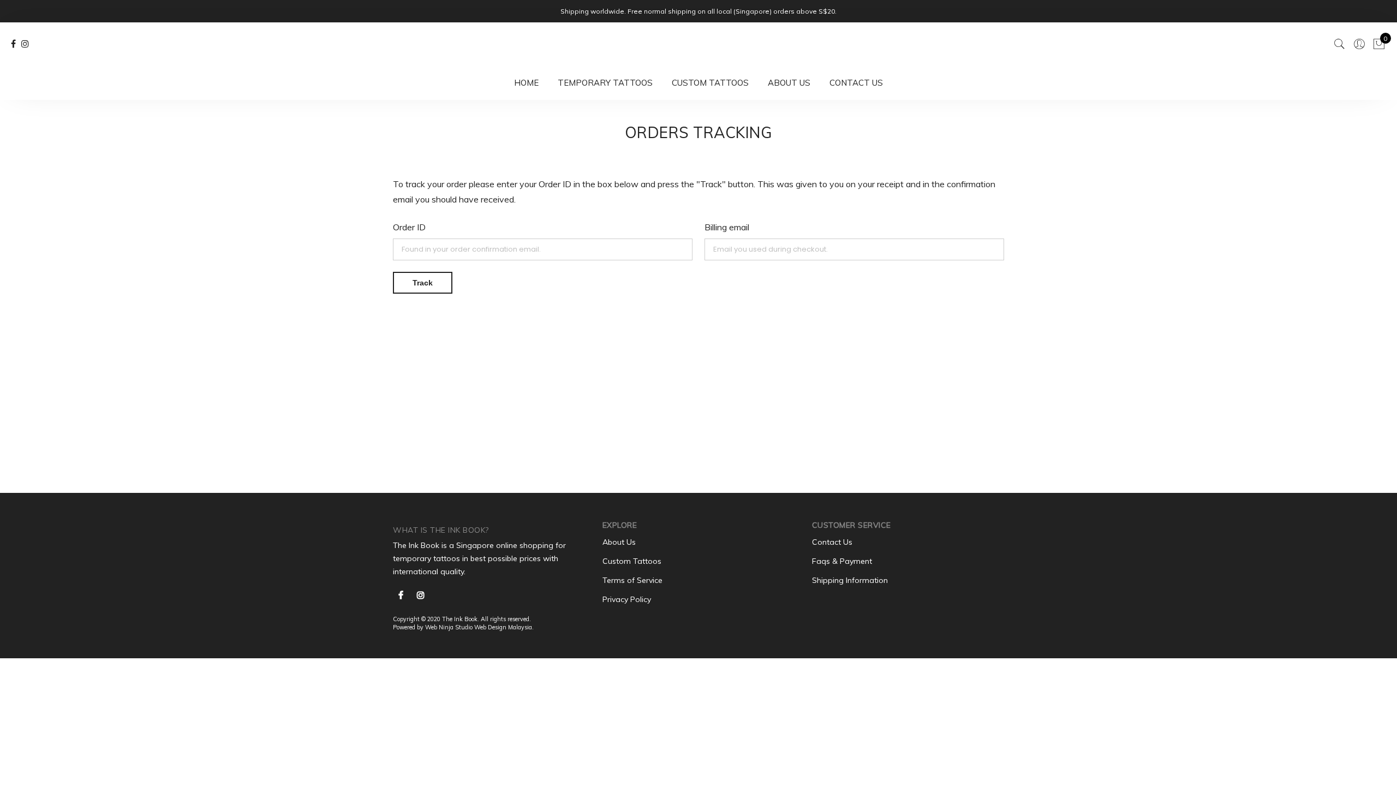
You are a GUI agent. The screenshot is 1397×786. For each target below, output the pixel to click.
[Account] (1359, 44)
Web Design (490, 627)
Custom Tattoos (710, 83)
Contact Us (856, 83)
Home (526, 83)
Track (423, 282)
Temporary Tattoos (605, 83)
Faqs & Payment (842, 561)
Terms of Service (632, 580)
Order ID (409, 227)
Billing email (727, 227)
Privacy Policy (626, 599)
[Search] (1340, 44)
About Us (789, 83)
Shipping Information (850, 580)
